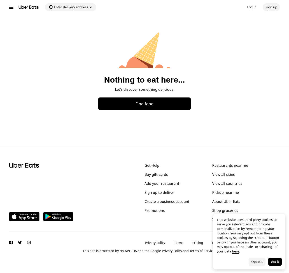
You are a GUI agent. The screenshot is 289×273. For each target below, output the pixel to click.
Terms (178, 243)
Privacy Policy (155, 243)
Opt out (257, 261)
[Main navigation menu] (11, 7)
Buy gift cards (156, 174)
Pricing (197, 243)
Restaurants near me (230, 165)
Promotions (154, 210)
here (235, 251)
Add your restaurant (161, 183)
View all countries (227, 183)
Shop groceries (225, 210)
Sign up (271, 7)
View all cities (223, 174)
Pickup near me (225, 192)
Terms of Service (202, 251)
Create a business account (166, 201)
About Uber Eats (226, 201)
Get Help (151, 165)
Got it (275, 261)
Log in (251, 7)
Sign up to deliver (159, 192)
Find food (144, 103)
